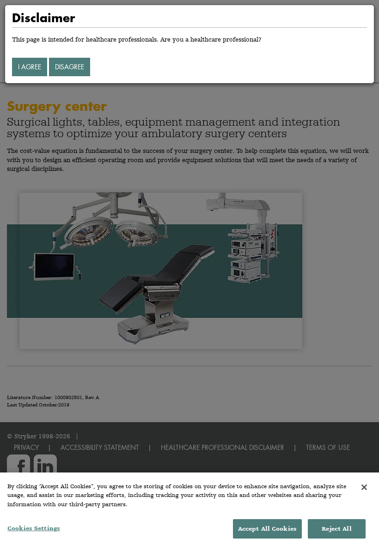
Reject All (336, 528)
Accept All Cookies (267, 528)
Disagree (69, 66)
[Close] (364, 487)
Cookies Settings (33, 528)
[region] (189, 508)
